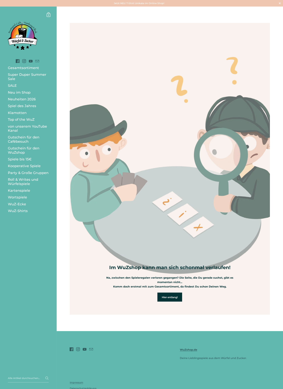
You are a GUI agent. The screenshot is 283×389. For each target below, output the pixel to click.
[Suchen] (47, 378)
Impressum (76, 382)
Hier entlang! (170, 297)
